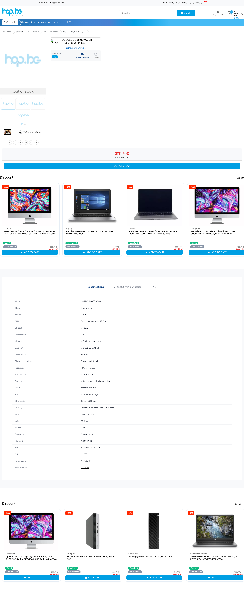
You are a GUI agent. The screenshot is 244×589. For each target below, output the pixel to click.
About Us (186, 3)
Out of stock (122, 166)
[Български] (205, 1)
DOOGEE (85, 468)
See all (240, 178)
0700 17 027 (44, 2)
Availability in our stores (127, 287)
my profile (218, 14)
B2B (69, 22)
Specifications (96, 287)
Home (164, 3)
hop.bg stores (58, 22)
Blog (171, 3)
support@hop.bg (58, 2)
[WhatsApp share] (31, 142)
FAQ (154, 287)
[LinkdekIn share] (26, 142)
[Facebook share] (10, 142)
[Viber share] (15, 142)
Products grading (41, 22)
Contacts (197, 3)
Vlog (178, 3)
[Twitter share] (36, 142)
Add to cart (31, 252)
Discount (26, 22)
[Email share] (20, 142)
